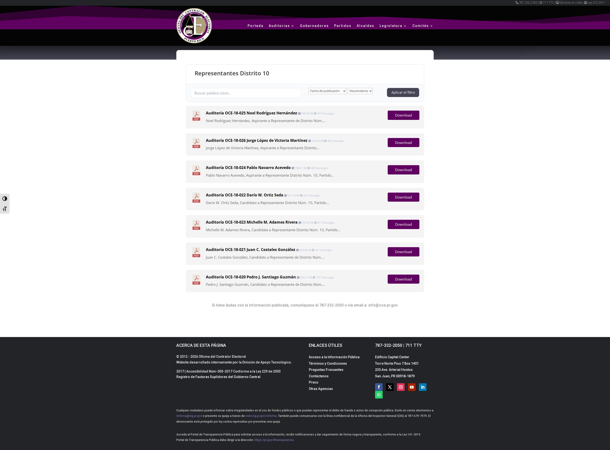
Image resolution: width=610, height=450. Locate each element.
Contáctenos (319, 376)
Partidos (342, 26)
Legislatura (391, 26)
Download (403, 115)
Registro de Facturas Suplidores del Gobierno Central (218, 377)
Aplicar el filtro (403, 92)
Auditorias (279, 26)
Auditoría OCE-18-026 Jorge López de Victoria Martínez (256, 140)
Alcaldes (365, 26)
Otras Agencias (321, 389)
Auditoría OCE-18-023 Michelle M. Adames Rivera (252, 222)
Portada (256, 26)
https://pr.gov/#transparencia (274, 440)
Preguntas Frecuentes (326, 370)
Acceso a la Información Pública (334, 357)
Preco (313, 382)
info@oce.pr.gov (382, 305)
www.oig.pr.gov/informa (261, 416)
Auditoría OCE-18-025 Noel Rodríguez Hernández (251, 113)
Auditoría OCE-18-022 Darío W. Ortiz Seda (244, 195)
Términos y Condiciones (328, 363)
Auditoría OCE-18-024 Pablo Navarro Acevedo (248, 167)
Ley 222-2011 (596, 2)
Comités (420, 26)
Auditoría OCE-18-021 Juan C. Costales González (250, 249)
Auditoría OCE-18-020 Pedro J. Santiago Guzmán (251, 277)
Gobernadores (314, 26)
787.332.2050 (528, 2)
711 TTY (548, 2)
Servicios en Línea (571, 2)
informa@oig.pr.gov (189, 416)
